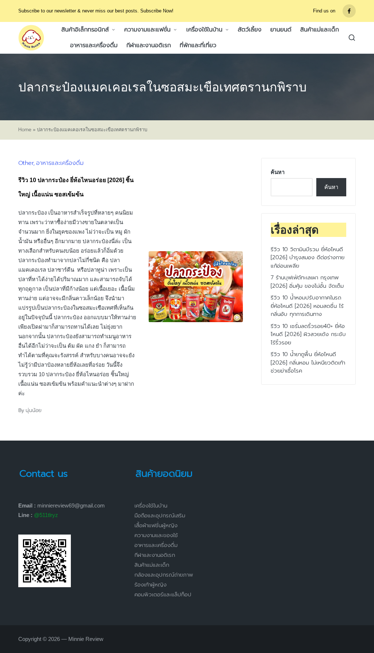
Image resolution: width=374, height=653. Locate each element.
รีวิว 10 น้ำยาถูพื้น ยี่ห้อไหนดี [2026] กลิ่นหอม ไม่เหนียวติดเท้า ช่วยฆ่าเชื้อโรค (308, 362)
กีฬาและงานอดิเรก (154, 555)
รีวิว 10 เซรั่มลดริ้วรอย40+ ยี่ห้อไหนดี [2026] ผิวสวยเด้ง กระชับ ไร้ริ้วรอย (308, 334)
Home (24, 129)
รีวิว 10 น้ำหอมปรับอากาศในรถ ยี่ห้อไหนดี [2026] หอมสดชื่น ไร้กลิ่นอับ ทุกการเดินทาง (307, 306)
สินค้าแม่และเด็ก (151, 565)
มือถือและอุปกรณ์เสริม (159, 516)
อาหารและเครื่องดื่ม (60, 163)
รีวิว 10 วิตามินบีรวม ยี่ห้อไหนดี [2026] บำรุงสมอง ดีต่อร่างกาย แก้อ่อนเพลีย (307, 257)
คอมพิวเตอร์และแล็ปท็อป (162, 594)
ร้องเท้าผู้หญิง (150, 585)
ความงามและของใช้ (156, 535)
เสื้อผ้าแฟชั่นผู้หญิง (156, 525)
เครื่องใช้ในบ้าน (150, 506)
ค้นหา (278, 172)
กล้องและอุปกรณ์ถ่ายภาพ (163, 575)
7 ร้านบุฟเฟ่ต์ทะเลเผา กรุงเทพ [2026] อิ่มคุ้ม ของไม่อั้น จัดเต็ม (307, 281)
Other (25, 163)
